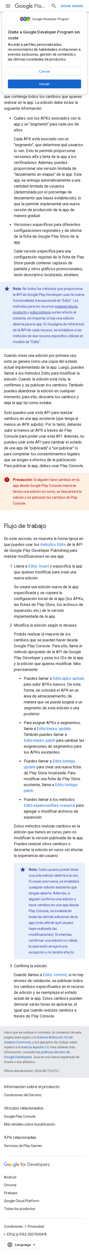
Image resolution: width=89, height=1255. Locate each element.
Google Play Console (20, 1116)
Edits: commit (55, 974)
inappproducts (66, 306)
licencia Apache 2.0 (35, 1047)
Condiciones (13, 1226)
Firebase (10, 1193)
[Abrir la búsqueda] (54, 6)
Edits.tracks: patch (39, 740)
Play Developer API (40, 6)
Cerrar (44, 71)
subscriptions (40, 312)
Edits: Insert (38, 566)
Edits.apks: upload (68, 678)
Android (10, 1177)
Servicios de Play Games (23, 1146)
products (20, 312)
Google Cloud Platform (21, 1201)
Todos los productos (19, 1209)
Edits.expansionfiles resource (49, 805)
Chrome (10, 1185)
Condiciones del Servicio (23, 1095)
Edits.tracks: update (54, 728)
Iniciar (44, 84)
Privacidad (36, 1226)
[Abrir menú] (8, 6)
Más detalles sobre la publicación (29, 1124)
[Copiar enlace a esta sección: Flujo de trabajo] (51, 526)
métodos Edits (53, 544)
